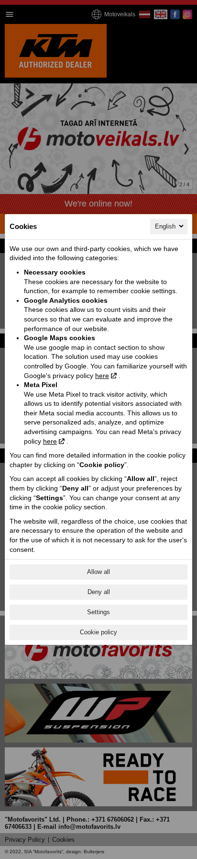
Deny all (99, 592)
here (102, 375)
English (165, 226)
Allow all (98, 571)
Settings (98, 612)
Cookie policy (98, 632)
